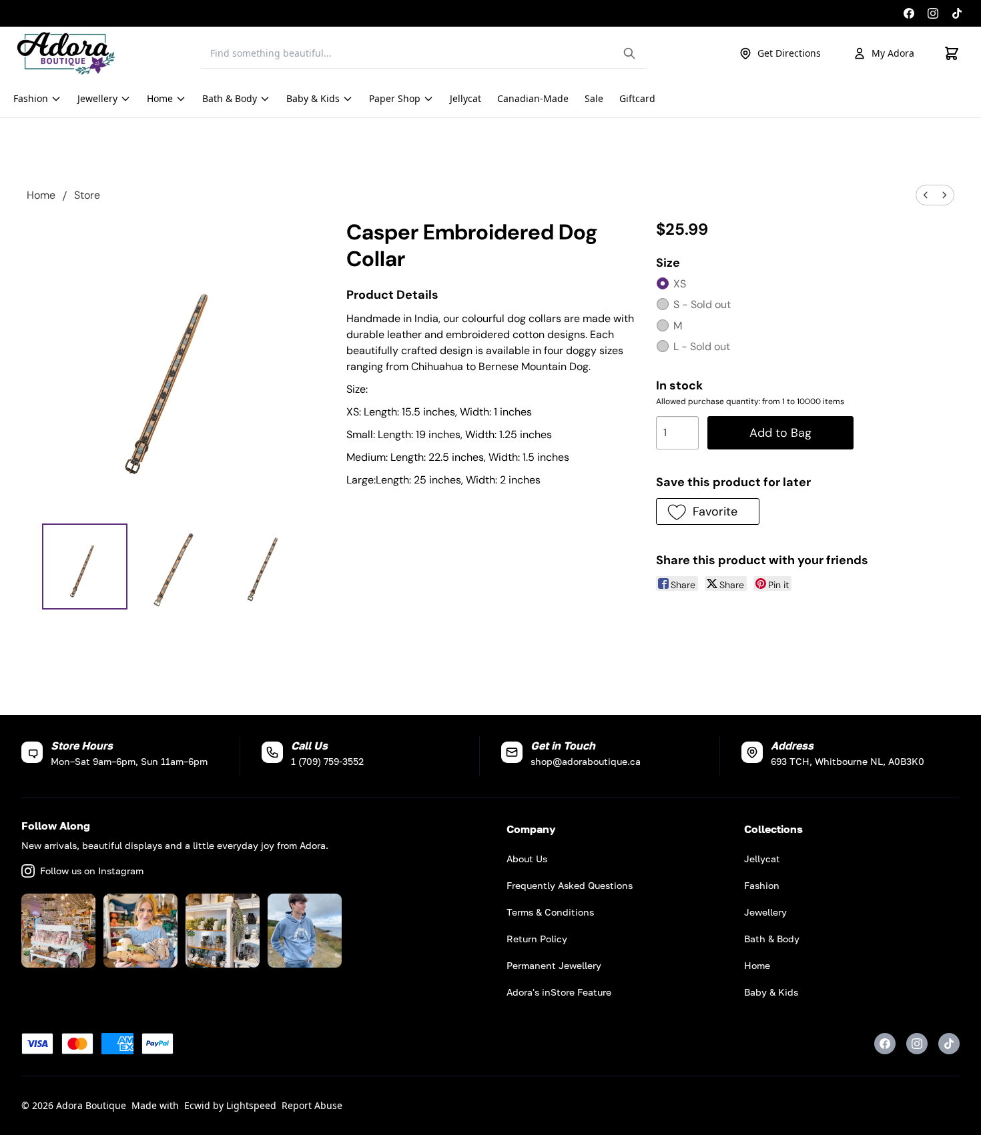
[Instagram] (933, 13)
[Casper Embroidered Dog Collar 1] (176, 566)
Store (87, 195)
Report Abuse (312, 1105)
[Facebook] (909, 13)
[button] (707, 511)
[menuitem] (925, 195)
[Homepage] (66, 53)
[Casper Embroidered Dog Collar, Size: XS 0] (85, 566)
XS (679, 284)
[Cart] (951, 53)
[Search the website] (629, 53)
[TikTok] (957, 13)
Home (41, 195)
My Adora (893, 53)
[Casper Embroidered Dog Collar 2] (267, 566)
